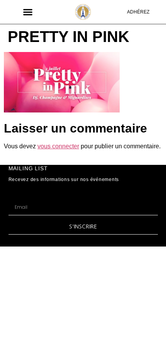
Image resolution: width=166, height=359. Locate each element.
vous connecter (58, 146)
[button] (27, 11)
